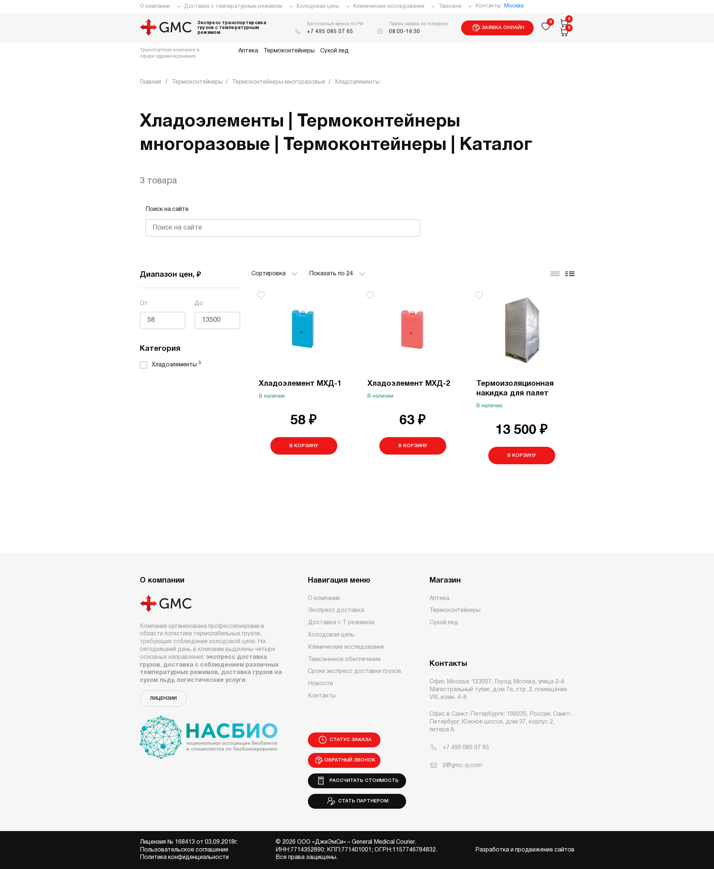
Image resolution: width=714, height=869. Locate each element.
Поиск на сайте (167, 209)
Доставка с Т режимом (341, 622)
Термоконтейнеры (289, 51)
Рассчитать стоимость (363, 781)
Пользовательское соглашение (184, 850)
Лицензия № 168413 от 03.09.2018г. (189, 842)
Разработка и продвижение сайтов (525, 850)
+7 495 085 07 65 (330, 31)
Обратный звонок (349, 760)
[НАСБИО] (208, 733)
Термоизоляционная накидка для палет (515, 389)
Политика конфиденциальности (184, 857)
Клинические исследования (388, 6)
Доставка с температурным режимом (233, 6)
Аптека (248, 51)
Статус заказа (350, 740)
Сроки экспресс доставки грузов (354, 671)
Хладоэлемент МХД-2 (408, 384)
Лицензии (163, 698)
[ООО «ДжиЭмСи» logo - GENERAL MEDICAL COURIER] (166, 28)
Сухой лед (334, 51)
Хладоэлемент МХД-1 (300, 384)
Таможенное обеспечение (344, 659)
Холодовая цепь (317, 6)
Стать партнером (362, 801)
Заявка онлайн (503, 28)
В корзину (303, 446)
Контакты (488, 6)
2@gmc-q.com (462, 765)
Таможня (449, 6)
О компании (155, 6)
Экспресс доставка (336, 610)
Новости (320, 683)
